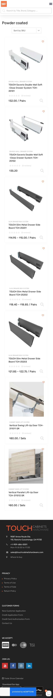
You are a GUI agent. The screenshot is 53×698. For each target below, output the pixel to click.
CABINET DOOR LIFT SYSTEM (19, 422)
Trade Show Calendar (13, 678)
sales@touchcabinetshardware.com (26, 552)
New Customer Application (14, 611)
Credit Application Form (12, 615)
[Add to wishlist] (43, 41)
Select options (41, 101)
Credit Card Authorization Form (16, 619)
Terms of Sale (10, 587)
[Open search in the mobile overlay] (26, 11)
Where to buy (16, 557)
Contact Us (7, 623)
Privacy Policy (10, 578)
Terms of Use (10, 583)
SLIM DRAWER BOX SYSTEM (18, 222)
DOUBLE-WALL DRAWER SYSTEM (20, 81)
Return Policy (10, 591)
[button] (50, 4)
